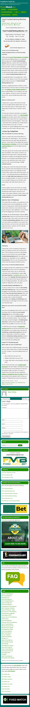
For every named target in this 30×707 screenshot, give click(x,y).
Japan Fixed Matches (7, 640)
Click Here (4, 520)
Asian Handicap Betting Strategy (9, 495)
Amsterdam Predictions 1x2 (11, 382)
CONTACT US (15, 14)
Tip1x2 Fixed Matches (7, 624)
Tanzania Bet (4, 643)
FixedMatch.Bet (17, 275)
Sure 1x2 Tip (9, 384)
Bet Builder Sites (6, 681)
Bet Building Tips (6, 686)
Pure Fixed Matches (6, 631)
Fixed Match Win (5, 652)
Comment (4, 407)
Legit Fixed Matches (6, 636)
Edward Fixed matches (7, 627)
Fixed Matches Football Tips (7, 1)
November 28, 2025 (16, 23)
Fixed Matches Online (7, 629)
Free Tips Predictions (8, 24)
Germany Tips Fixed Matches (9, 622)
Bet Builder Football (6, 676)
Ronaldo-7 (4, 654)
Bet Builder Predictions (7, 679)
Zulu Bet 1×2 (4, 638)
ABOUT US (23, 12)
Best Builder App (6, 674)
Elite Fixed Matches (6, 633)
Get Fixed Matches (6, 475)
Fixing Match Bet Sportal (7, 658)
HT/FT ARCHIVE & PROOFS (12, 9)
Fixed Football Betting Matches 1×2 (14, 20)
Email (3, 424)
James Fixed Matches (7, 594)
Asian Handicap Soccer (7, 498)
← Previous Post (5, 398)
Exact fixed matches (6, 647)
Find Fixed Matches (6, 620)
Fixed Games (5, 618)
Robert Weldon (6, 23)
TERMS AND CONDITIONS (5, 14)
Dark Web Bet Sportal (7, 642)
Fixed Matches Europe (7, 645)
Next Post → (25, 398)
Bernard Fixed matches (7, 626)
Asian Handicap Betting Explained (10, 493)
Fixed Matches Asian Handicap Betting (11, 500)
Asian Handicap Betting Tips (8, 491)
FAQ (16, 12)
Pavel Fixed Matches (6, 656)
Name (3, 420)
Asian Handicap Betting (7, 488)
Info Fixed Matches (6, 477)
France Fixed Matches (7, 649)
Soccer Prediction (6, 634)
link (23, 567)
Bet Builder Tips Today (7, 684)
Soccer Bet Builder (6, 691)
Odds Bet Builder (6, 689)
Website (3, 427)
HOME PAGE (3, 9)
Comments (17, 24)
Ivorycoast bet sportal (7, 650)
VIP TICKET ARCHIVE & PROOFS (6, 12)
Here (2, 566)
